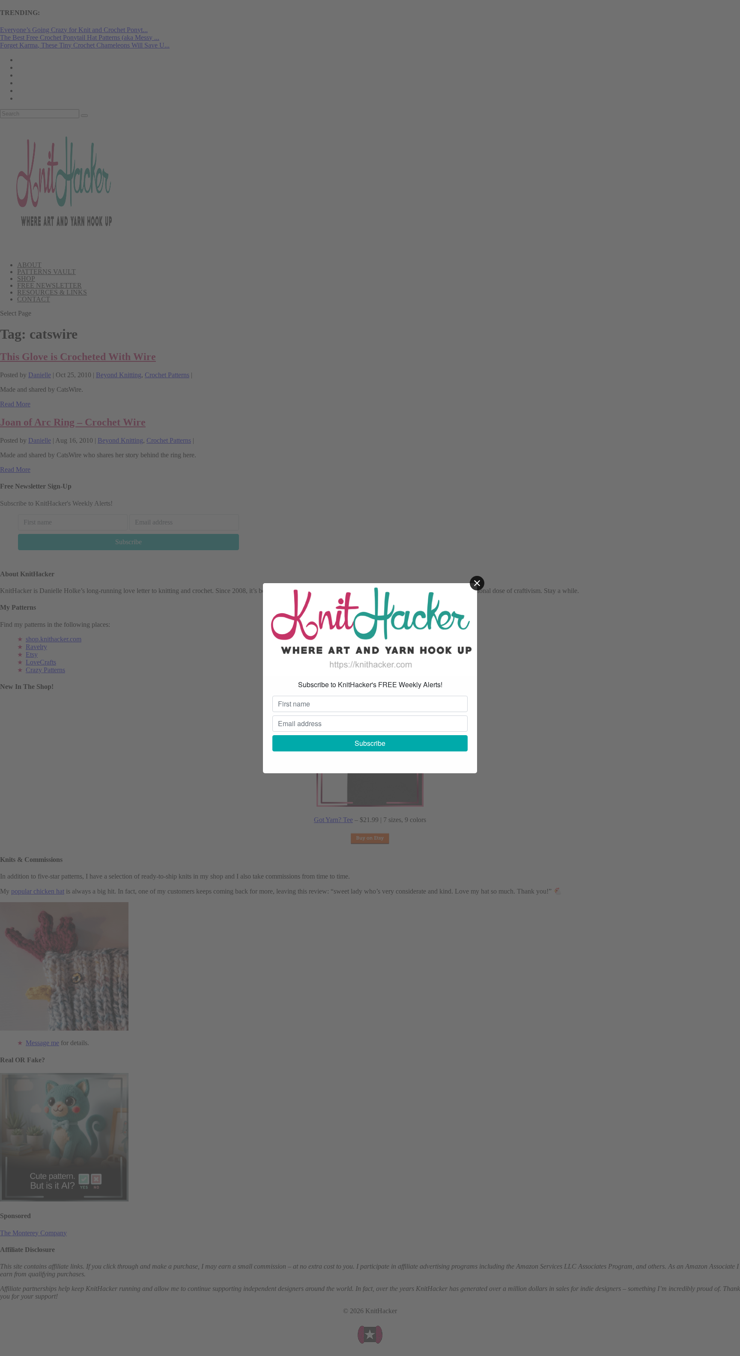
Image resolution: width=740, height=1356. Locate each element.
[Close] (477, 583)
